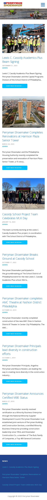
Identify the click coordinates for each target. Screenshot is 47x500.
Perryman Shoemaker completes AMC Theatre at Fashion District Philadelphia (22, 302)
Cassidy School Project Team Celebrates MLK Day (20, 216)
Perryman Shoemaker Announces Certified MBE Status (22, 395)
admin (5, 68)
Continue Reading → (15, 86)
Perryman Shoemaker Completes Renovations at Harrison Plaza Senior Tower (22, 136)
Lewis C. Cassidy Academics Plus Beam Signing (20, 467)
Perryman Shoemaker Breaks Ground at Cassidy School (20, 256)
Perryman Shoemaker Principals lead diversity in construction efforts (21, 350)
